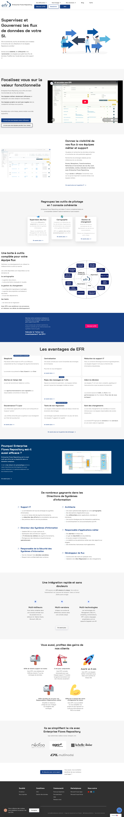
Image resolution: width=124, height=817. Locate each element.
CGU (37, 792)
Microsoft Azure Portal (77, 794)
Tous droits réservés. (100, 813)
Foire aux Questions (58, 792)
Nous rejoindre (23, 794)
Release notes (57, 799)
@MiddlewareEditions (88, 813)
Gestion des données (42, 794)
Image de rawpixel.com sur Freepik (73, 813)
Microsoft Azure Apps (76, 792)
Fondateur (22, 792)
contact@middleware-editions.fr (55, 813)
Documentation (57, 794)
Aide (54, 797)
